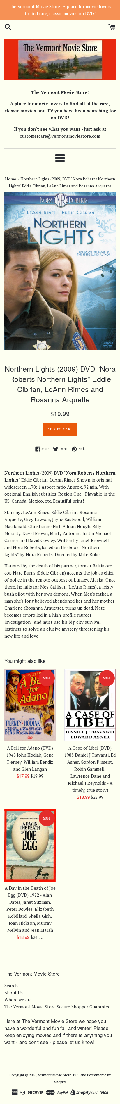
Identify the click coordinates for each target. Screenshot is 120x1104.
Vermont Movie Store (54, 1075)
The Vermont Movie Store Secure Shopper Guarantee (57, 1007)
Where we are (18, 1000)
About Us (13, 993)
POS (76, 1075)
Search (11, 986)
